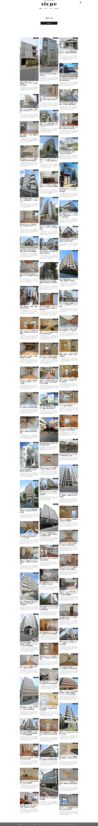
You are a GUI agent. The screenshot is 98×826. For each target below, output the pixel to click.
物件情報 (34, 824)
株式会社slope (69, 824)
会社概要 (40, 8)
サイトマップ (43, 824)
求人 (38, 824)
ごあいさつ (46, 8)
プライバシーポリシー (51, 824)
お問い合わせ (57, 8)
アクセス (51, 8)
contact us (49, 23)
